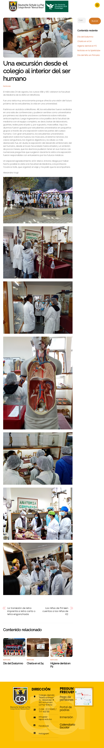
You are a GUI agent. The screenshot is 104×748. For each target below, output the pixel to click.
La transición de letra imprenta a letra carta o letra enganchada (21, 611)
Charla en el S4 (35, 663)
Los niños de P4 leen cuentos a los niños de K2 (55, 611)
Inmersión (66, 717)
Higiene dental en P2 (87, 46)
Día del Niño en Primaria (88, 55)
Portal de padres (66, 708)
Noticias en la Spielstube (88, 50)
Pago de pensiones (66, 698)
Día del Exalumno (13, 663)
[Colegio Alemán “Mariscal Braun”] (38, 11)
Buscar (95, 21)
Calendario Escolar (67, 726)
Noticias (7, 86)
